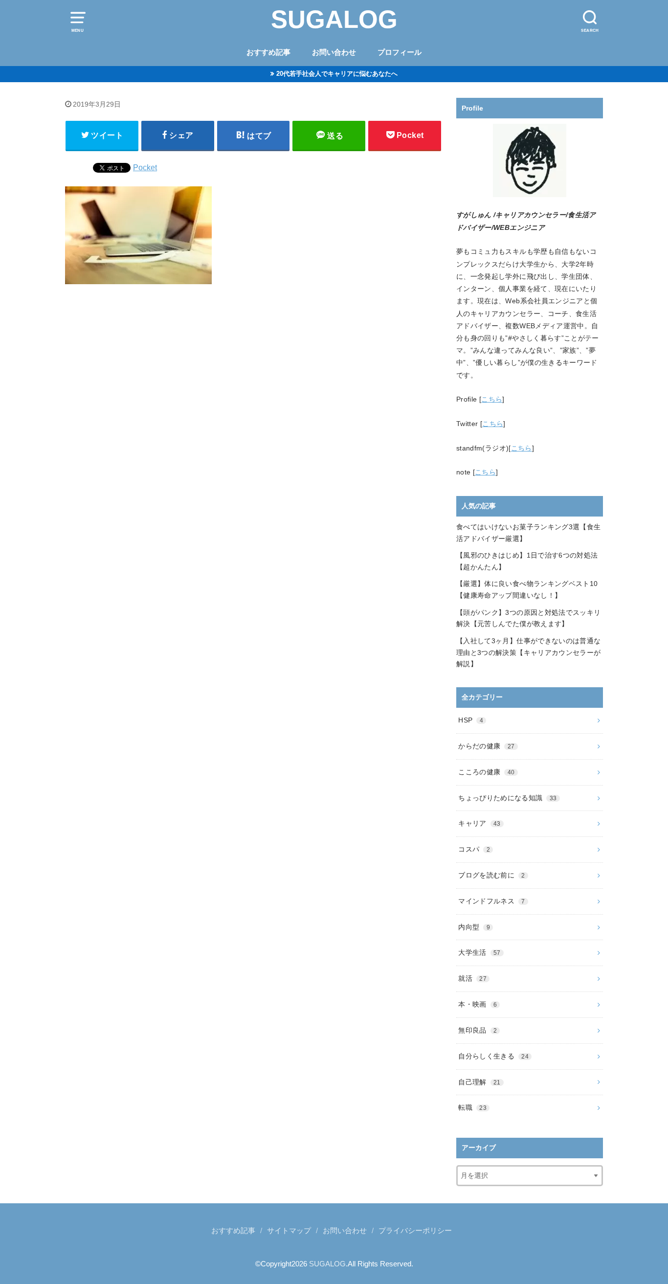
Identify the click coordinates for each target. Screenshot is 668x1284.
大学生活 (479, 952)
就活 (472, 978)
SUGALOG (334, 19)
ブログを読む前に (491, 875)
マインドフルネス (491, 901)
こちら (491, 399)
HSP (470, 720)
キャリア (479, 823)
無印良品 (477, 1030)
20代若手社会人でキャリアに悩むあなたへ (337, 73)
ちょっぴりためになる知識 (507, 798)
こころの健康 (486, 772)
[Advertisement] (253, 418)
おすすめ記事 (268, 52)
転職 (472, 1107)
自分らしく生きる (493, 1056)
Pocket (145, 167)
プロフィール (400, 52)
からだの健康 (486, 746)
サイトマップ (289, 1231)
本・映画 (477, 1004)
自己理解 (479, 1082)
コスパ (474, 849)
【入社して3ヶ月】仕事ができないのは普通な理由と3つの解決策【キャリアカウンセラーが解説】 (528, 652)
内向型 (474, 927)
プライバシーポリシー (415, 1231)
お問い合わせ (334, 52)
